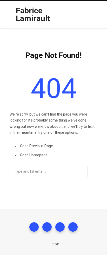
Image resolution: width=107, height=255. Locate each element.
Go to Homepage (34, 155)
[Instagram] (60, 227)
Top (55, 244)
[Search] (93, 14)
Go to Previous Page (36, 146)
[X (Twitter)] (47, 227)
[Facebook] (34, 227)
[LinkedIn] (73, 227)
